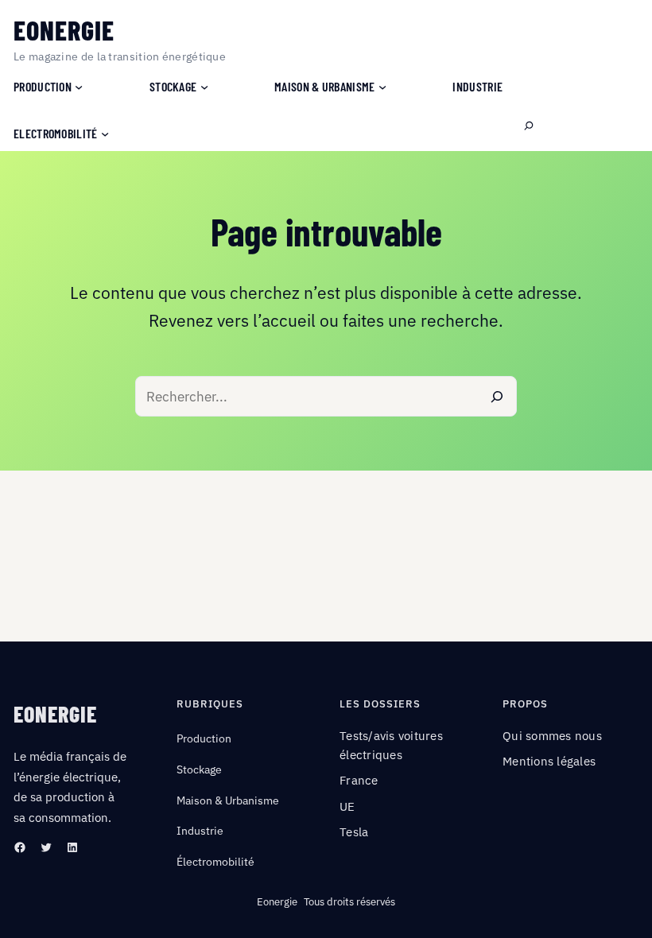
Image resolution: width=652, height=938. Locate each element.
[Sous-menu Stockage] (204, 87)
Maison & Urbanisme (228, 800)
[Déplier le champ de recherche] (528, 126)
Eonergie (64, 30)
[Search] (496, 396)
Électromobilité (215, 862)
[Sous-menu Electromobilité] (105, 134)
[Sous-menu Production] (79, 87)
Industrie (200, 831)
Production (204, 738)
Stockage (199, 769)
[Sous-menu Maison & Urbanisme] (382, 87)
